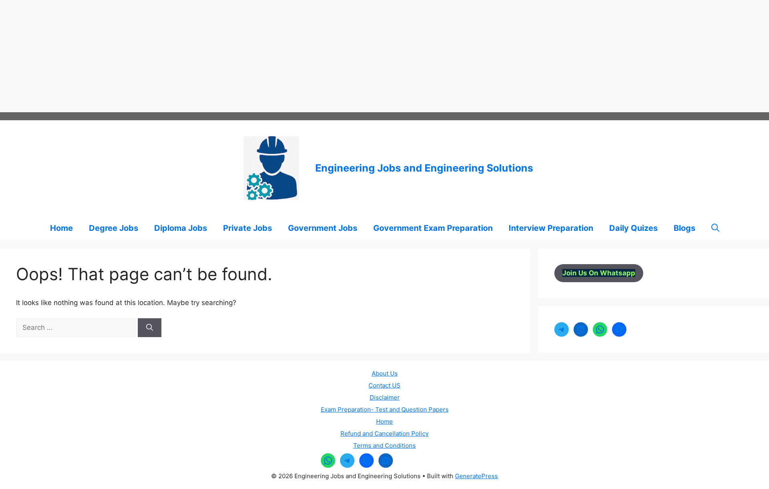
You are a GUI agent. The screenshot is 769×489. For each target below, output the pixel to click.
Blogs (684, 228)
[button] (715, 228)
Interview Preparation (551, 228)
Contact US (384, 385)
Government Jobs (322, 228)
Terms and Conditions (384, 445)
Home (61, 228)
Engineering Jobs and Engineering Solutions (424, 168)
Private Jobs (247, 228)
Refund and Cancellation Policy (384, 433)
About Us (385, 373)
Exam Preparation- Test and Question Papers (385, 409)
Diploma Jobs (180, 228)
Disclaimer (385, 397)
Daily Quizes (633, 228)
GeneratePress (476, 476)
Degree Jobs (113, 228)
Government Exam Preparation (433, 228)
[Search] (149, 327)
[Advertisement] (240, 56)
